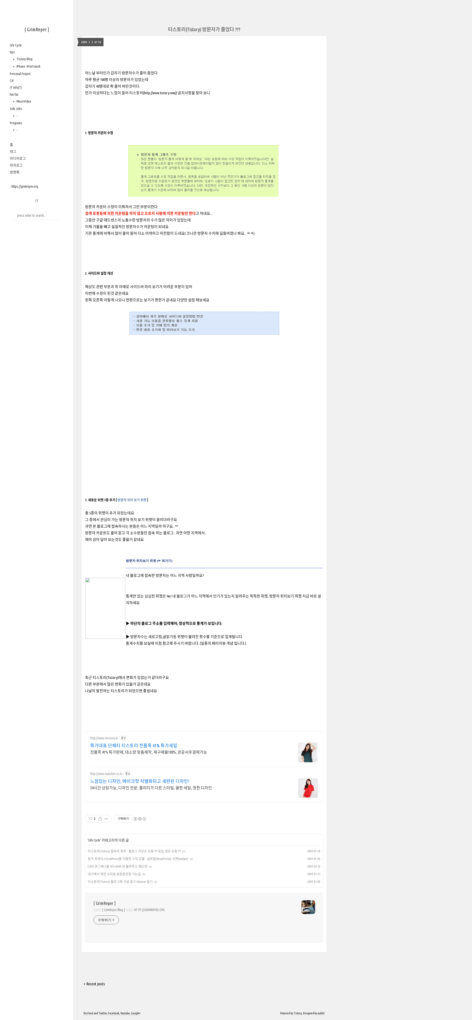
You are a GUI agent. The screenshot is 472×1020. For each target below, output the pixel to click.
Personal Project (20, 74)
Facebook (113, 1013)
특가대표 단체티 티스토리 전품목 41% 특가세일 (133, 745)
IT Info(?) (16, 88)
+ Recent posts (94, 984)
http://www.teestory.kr (104, 738)
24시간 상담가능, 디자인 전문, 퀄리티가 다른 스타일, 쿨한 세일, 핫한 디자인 (151, 788)
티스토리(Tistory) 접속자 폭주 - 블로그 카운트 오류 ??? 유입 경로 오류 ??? (134, 851)
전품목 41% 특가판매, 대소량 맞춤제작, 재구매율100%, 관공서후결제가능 (148, 752)
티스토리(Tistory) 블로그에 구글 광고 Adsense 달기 (120, 881)
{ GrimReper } (37, 29)
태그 (13, 151)
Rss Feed (88, 1013)
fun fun (14, 94)
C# (12, 81)
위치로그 (16, 165)
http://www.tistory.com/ (160, 93)
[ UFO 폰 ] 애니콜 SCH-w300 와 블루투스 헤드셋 (117, 866)
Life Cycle (16, 45)
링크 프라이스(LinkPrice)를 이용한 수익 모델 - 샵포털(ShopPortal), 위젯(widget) (138, 858)
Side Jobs (16, 109)
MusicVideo (23, 101)
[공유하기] (100, 818)
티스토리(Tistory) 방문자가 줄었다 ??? (204, 29)
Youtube (125, 1013)
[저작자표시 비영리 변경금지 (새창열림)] (139, 819)
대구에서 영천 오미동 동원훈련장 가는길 (114, 874)
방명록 (14, 172)
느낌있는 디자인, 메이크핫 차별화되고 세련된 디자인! (139, 781)
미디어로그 (18, 158)
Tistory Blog (24, 59)
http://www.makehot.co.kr (106, 774)
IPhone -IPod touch (28, 66)
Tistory (298, 1013)
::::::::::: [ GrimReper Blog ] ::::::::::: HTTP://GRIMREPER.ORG (129, 910)
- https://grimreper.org (24, 186)
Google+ (136, 1013)
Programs (16, 123)
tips (12, 52)
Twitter (103, 1013)
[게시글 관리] (106, 818)
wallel (321, 1013)
